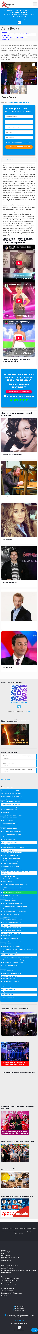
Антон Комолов (8, 625)
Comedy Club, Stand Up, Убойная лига (13, 879)
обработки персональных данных (25, 142)
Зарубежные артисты (7, 850)
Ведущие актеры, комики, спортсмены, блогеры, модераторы (18, 1270)
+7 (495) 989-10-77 (19, 400)
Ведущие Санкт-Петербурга (10, 917)
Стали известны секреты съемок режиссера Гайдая (17, 769)
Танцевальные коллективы (9, 976)
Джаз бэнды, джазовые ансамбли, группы (15, 960)
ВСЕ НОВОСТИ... (6, 779)
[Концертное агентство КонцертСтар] (19, 5)
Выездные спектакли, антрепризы (13, 909)
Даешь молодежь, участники (11, 914)
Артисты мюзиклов (8, 881)
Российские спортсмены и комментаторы (15, 906)
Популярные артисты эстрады (10, 804)
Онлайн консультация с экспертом (19, 391)
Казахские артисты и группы (11, 807)
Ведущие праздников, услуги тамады (13, 890)
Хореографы (6, 984)
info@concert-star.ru (19, 13)
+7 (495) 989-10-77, (11, 11)
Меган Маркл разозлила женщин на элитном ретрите (18, 755)
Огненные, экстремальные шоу (12, 941)
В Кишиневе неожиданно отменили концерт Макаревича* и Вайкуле (15, 762)
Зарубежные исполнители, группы (12, 852)
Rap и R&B (6, 812)
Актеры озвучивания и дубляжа (12, 922)
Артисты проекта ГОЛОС (9, 842)
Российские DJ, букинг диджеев (12, 930)
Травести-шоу (7, 986)
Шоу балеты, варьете (9, 978)
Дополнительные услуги (8, 1292)
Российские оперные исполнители (12, 826)
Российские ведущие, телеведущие (13, 37)
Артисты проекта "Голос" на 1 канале (13, 847)
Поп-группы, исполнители (10, 809)
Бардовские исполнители (10, 823)
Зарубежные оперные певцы (11, 866)
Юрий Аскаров (7, 667)
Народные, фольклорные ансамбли (13, 962)
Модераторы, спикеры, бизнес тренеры (14, 911)
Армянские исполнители (10, 837)
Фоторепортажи (6, 1260)
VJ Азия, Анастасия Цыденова (12, 454)
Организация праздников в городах (11, 1293)
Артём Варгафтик (8, 497)
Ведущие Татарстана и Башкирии (12, 919)
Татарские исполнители (9, 839)
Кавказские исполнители (10, 828)
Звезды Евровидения (8, 989)
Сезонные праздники (7, 1290)
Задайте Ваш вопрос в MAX (19, 702)
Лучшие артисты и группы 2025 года (11, 793)
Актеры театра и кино (9, 876)
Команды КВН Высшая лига (11, 895)
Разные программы (7, 994)
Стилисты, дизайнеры (9, 997)
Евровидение (7, 992)
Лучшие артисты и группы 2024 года (11, 790)
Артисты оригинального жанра (11, 933)
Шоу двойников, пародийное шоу (12, 903)
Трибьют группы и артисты (10, 863)
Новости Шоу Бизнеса (7, 1252)
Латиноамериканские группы (11, 965)
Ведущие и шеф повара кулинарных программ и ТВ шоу (18, 887)
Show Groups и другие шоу (10, 860)
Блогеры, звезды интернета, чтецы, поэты (15, 884)
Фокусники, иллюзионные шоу (11, 946)
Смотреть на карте (19, 1320)
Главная (4, 32)
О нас (2, 1253)
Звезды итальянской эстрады (11, 858)
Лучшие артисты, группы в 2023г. (10, 801)
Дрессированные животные (11, 938)
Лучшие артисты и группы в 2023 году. (12, 799)
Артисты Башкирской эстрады (12, 834)
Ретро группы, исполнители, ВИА (12, 815)
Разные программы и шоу (8, 1283)
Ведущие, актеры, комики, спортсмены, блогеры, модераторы (16, 872)
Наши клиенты (5, 1255)
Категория (4, 1000)
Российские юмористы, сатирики (12, 898)
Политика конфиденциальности (10, 1257)
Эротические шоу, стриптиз (11, 981)
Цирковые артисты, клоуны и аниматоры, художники (18, 949)
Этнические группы (8, 970)
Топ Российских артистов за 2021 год (11, 796)
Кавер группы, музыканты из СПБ (12, 973)
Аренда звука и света (7, 1288)
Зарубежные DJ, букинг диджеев (12, 927)
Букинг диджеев (6, 925)
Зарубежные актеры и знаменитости (13, 869)
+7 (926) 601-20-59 (28, 11)
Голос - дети (6, 844)
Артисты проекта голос (8, 1267)
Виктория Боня (7, 539)
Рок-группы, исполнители (10, 817)
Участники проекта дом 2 (10, 900)
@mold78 (28, 711)
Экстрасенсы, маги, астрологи (11, 952)
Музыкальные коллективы (9, 954)
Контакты (4, 1295)
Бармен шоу (6, 935)
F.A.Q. (2, 1259)
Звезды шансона (8, 820)
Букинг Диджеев (6, 1272)
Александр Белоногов (10, 582)
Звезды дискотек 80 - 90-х (10, 855)
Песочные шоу (7, 943)
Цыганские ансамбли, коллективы (13, 968)
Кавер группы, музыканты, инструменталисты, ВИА (17, 957)
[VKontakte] (19, 22)
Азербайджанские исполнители (12, 831)
